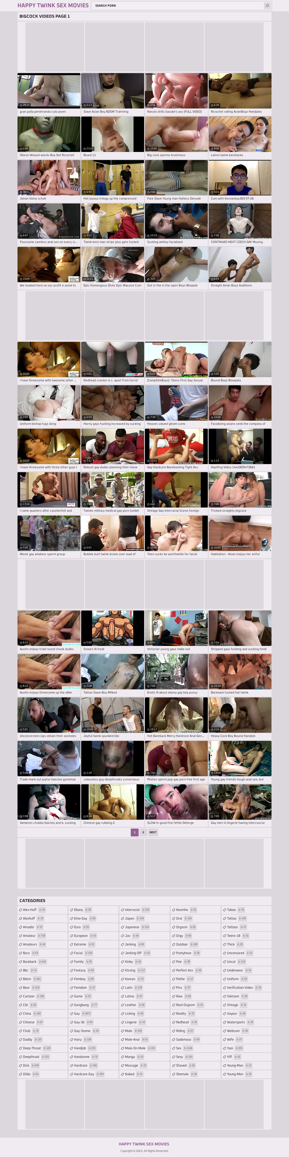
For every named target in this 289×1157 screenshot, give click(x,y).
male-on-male (140, 1048)
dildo (31, 1074)
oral (184, 918)
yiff (233, 1057)
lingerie (135, 1022)
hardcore (85, 1065)
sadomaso (187, 1039)
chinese (33, 1022)
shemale (186, 1074)
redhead (186, 1022)
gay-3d (83, 1022)
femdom (84, 987)
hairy (82, 1039)
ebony (82, 909)
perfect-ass (188, 970)
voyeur (236, 1013)
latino (133, 996)
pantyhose (188, 953)
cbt (29, 1005)
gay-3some (86, 1031)
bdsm (32, 979)
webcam (237, 1031)
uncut (236, 961)
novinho (186, 909)
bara (30, 953)
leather (134, 1005)
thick (235, 944)
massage (135, 1065)
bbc (30, 970)
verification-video (244, 987)
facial (83, 953)
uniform (237, 979)
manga (134, 1057)
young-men (239, 1074)
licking (134, 1013)
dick (31, 1065)
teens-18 (238, 935)
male (133, 1031)
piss (183, 987)
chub (31, 1031)
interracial (137, 909)
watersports (240, 1022)
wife (234, 1039)
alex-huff (34, 909)
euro (81, 927)
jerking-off (137, 953)
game (82, 996)
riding (184, 1031)
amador (32, 927)
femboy (84, 979)
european (85, 935)
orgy (183, 935)
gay (82, 1013)
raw (183, 996)
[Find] (267, 5)
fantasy (84, 970)
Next (153, 832)
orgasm (186, 927)
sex (184, 1048)
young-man (239, 1065)
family (83, 961)
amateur (34, 935)
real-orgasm (189, 1005)
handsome (86, 1057)
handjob (85, 1048)
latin (133, 987)
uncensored (239, 953)
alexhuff (33, 918)
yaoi (235, 1048)
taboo (235, 909)
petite (184, 979)
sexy (184, 1057)
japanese (137, 927)
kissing (135, 970)
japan (134, 918)
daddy (32, 1039)
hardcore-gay (89, 1074)
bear (31, 987)
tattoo (236, 918)
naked (134, 1074)
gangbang (85, 1005)
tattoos (236, 927)
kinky (133, 961)
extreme (84, 944)
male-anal (136, 1039)
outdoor (186, 944)
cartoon (33, 996)
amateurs (34, 944)
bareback (34, 961)
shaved (185, 1065)
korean (134, 979)
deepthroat (36, 1057)
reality (185, 1013)
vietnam (237, 996)
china (32, 1013)
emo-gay (84, 918)
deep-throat (37, 1048)
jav (132, 935)
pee (183, 961)
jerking (134, 944)
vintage (236, 1005)
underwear (239, 970)
